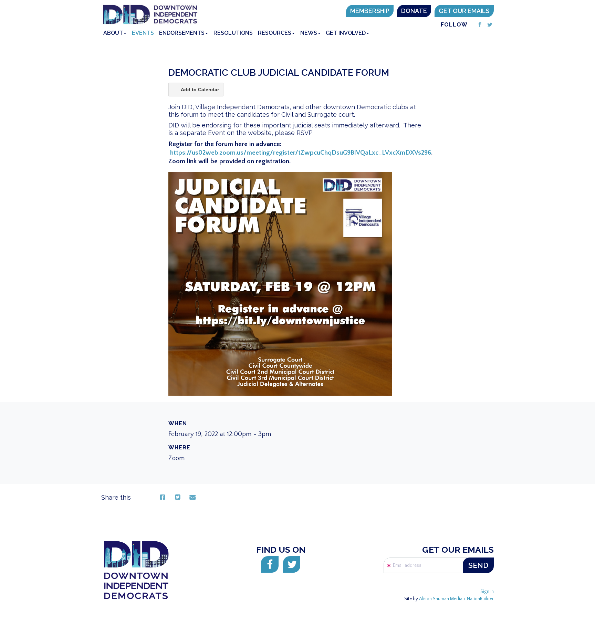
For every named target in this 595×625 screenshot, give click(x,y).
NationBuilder (480, 599)
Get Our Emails (464, 10)
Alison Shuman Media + (443, 599)
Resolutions (233, 33)
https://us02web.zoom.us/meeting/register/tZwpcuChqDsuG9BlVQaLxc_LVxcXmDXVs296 (300, 152)
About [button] (113, 33)
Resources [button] (274, 33)
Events (143, 33)
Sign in (487, 591)
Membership (369, 10)
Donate (414, 10)
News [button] (308, 33)
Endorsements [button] (182, 33)
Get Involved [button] (346, 33)
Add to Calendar (200, 89)
